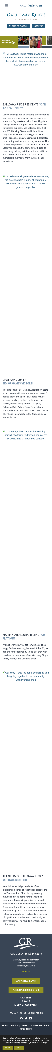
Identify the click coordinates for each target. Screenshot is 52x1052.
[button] (6, 5)
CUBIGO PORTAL (19, 26)
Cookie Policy (38, 1040)
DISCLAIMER (26, 1029)
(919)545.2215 (35, 5)
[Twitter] (26, 1018)
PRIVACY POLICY (10, 1025)
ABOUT (26, 1001)
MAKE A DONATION (26, 1005)
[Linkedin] (30, 1018)
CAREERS (38, 26)
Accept (7, 1048)
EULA (46, 1025)
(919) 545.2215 (33, 953)
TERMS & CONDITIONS (31, 1025)
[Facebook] (21, 1018)
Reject (19, 1048)
